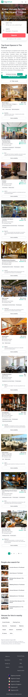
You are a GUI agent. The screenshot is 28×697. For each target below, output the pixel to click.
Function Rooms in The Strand (16, 567)
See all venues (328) (14, 76)
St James (4, 633)
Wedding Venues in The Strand (16, 584)
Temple (4, 629)
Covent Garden (6, 622)
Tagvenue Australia (15, 675)
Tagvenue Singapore (16, 684)
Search (14, 35)
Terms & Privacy (20, 656)
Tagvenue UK (14, 687)
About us (7, 656)
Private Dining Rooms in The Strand (16, 607)
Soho (11, 633)
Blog (21, 663)
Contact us (7, 663)
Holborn (11, 629)
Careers (7, 667)
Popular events (20, 670)
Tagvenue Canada (15, 678)
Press (20, 659)
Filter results (15, 81)
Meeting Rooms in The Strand (16, 596)
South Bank (19, 629)
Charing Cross (16, 622)
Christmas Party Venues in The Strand (16, 601)
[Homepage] (6, 2)
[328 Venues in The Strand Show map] (14, 73)
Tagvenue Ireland (15, 681)
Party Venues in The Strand (16, 573)
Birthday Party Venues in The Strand (16, 579)
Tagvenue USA (14, 690)
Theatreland (13, 625)
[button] (22, 2)
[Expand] (25, 2)
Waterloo (21, 625)
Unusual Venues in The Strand (16, 590)
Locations (21, 666)
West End (4, 625)
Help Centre (7, 659)
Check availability (14, 118)
